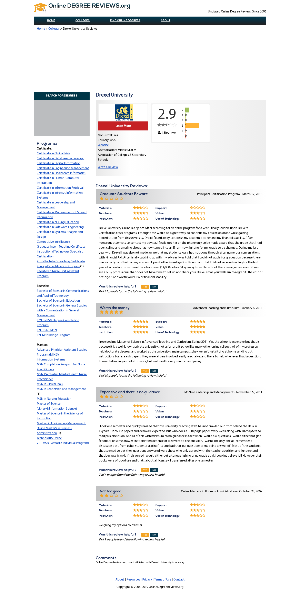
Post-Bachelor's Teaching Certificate (61, 261)
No (154, 287)
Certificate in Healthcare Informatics (61, 173)
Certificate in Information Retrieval (60, 188)
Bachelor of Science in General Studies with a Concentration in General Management (62, 310)
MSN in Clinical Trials (50, 384)
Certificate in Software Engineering (60, 227)
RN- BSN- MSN (47, 330)
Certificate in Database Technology (60, 158)
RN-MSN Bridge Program (53, 335)
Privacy (147, 579)
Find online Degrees (125, 20)
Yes (145, 287)
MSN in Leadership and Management (61, 389)
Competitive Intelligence (53, 242)
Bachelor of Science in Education (58, 300)
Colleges (83, 20)
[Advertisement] (151, 62)
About (165, 20)
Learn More (123, 126)
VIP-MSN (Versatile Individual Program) (63, 443)
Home (51, 20)
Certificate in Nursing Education (58, 222)
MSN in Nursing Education (54, 399)
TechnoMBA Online (49, 438)
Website (103, 145)
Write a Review (108, 167)
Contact (179, 579)
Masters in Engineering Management (61, 423)
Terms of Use (162, 579)
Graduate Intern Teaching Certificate (61, 246)
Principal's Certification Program (58, 266)
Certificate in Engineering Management (63, 168)
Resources (133, 579)
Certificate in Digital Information (58, 163)
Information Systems (51, 359)
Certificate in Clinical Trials (53, 153)
